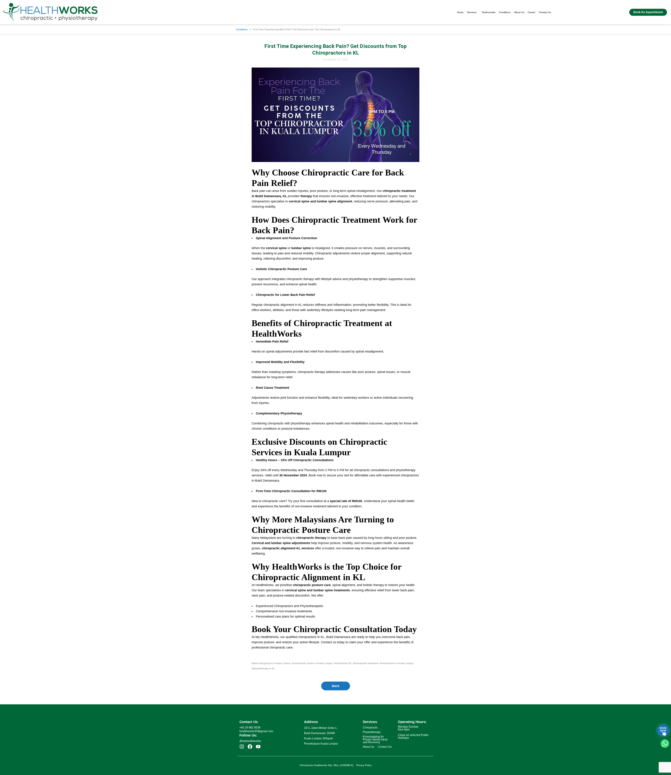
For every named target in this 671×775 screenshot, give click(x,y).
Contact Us (545, 12)
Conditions (505, 12)
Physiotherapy (372, 732)
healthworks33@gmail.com (256, 731)
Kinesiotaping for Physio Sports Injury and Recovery (375, 739)
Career (531, 12)
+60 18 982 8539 (249, 727)
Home (460, 12)
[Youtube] (258, 746)
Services (472, 12)
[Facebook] (250, 746)
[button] (472, 12)
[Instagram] (241, 746)
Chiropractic (370, 727)
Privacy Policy (363, 765)
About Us (519, 12)
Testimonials (488, 12)
